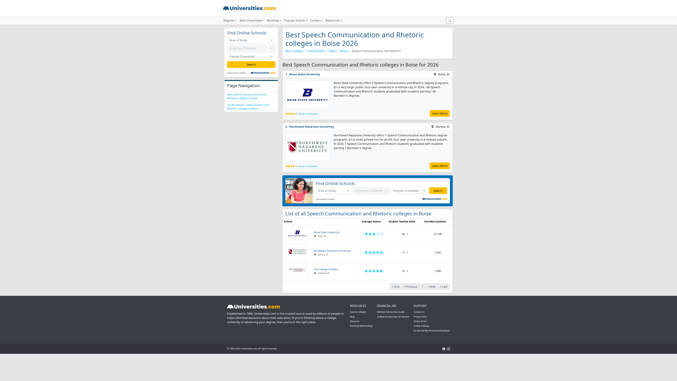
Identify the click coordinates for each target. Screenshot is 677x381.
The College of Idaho (326, 269)
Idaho (333, 51)
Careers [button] (315, 20)
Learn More (439, 113)
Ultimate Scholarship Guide (390, 311)
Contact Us (419, 311)
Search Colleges (358, 311)
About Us (354, 321)
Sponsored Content (236, 73)
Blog (352, 316)
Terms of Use (420, 321)
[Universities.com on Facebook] (443, 348)
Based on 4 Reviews (308, 113)
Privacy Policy (420, 316)
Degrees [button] (229, 20)
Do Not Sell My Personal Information (432, 330)
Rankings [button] (273, 20)
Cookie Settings (421, 325)
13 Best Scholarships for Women (393, 316)
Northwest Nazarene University (311, 127)
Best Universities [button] (251, 20)
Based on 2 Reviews (308, 166)
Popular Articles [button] (294, 20)
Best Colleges (294, 51)
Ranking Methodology (361, 325)
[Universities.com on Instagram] (448, 348)
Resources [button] (333, 20)
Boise (344, 51)
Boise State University (304, 74)
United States (316, 51)
